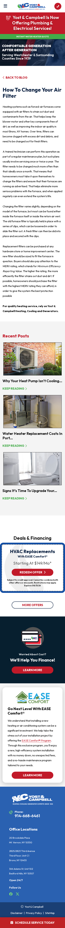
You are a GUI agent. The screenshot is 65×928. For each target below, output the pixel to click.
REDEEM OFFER (31, 572)
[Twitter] (17, 894)
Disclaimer (16, 913)
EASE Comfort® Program (36, 740)
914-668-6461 (27, 816)
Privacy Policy (34, 913)
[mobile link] (57, 6)
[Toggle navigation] (5, 6)
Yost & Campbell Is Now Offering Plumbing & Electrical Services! (35, 23)
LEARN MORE (32, 670)
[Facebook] (11, 894)
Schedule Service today (34, 923)
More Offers (32, 605)
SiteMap (50, 913)
